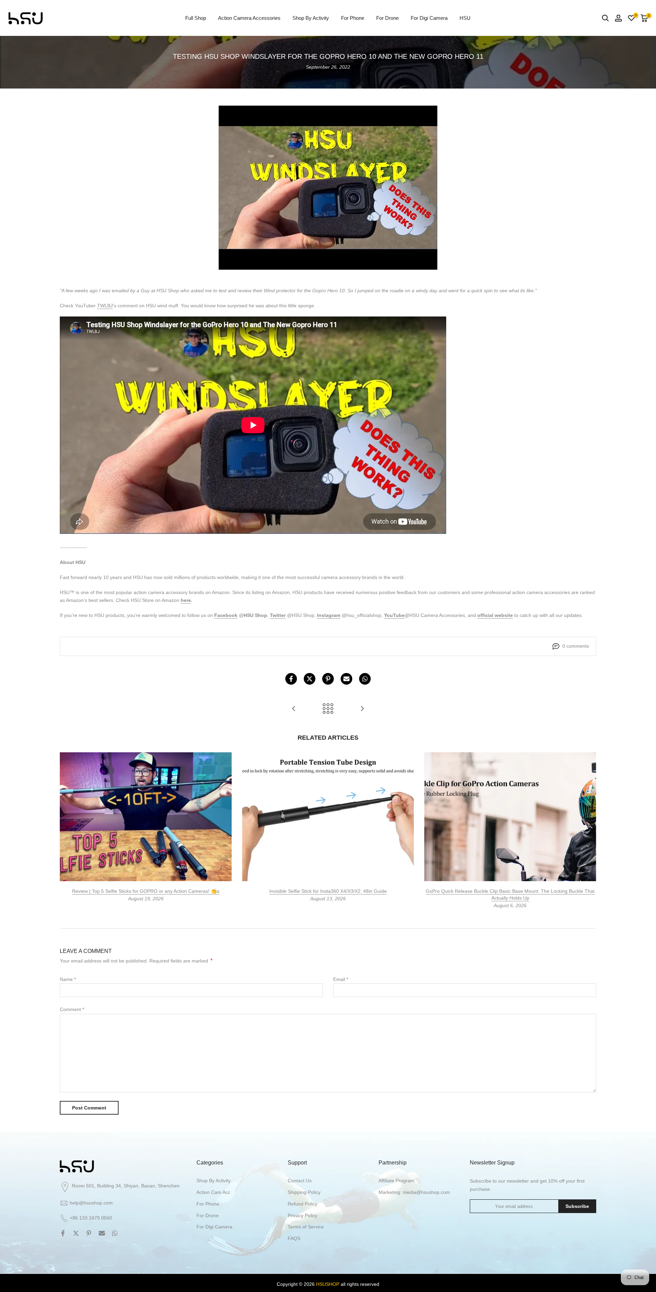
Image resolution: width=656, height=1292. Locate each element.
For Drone (387, 18)
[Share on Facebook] (291, 679)
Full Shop (195, 18)
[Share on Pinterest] (328, 679)
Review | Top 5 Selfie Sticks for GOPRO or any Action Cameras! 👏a (145, 891)
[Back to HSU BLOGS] (328, 709)
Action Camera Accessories (249, 18)
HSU (465, 18)
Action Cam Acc (213, 1192)
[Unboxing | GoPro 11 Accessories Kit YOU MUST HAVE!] (362, 709)
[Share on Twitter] (309, 679)
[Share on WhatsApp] (365, 679)
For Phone (352, 18)
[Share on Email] (346, 679)
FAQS (294, 1238)
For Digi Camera (429, 18)
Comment (72, 1009)
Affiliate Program (396, 1180)
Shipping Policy (304, 1192)
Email (340, 979)
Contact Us (300, 1180)
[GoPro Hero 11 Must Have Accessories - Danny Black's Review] (294, 709)
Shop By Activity (310, 18)
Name (68, 979)
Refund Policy (302, 1204)
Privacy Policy (302, 1215)
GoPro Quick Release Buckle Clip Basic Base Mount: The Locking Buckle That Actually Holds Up (510, 894)
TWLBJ (105, 305)
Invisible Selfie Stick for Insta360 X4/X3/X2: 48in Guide (328, 891)
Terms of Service (306, 1226)
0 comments (575, 646)
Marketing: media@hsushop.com (414, 1192)
